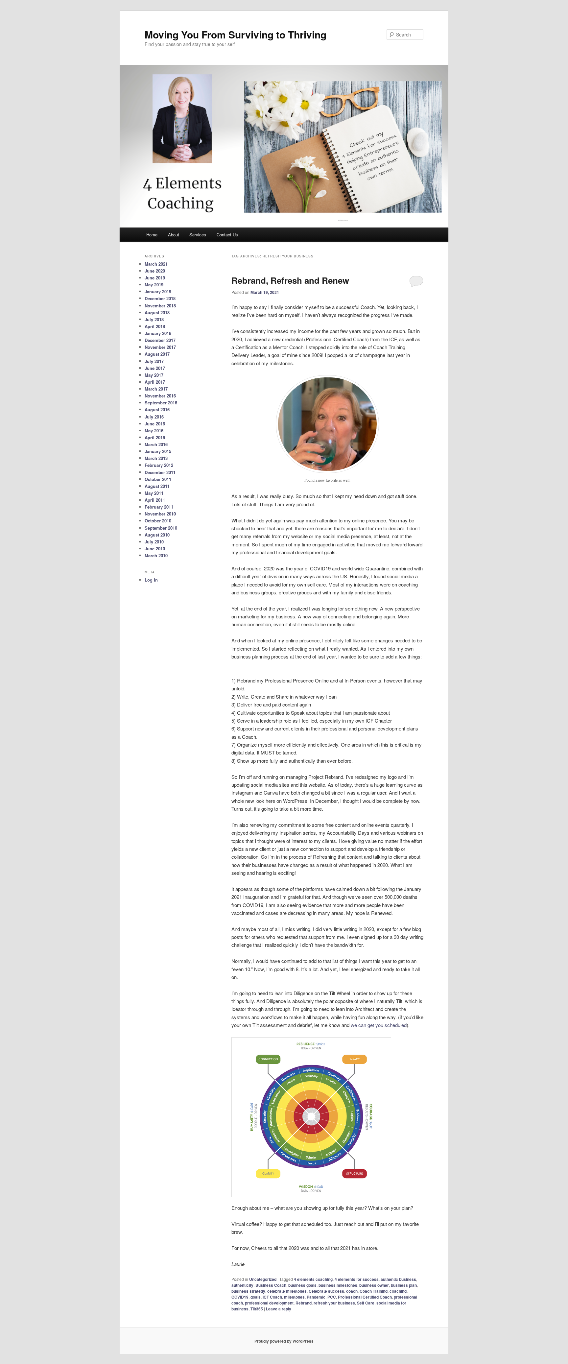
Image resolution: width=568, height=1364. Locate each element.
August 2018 (157, 312)
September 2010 (161, 528)
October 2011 (158, 479)
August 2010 (157, 535)
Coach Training (374, 1291)
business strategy (248, 1291)
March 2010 (156, 555)
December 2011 (160, 472)
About (173, 234)
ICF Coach (272, 1297)
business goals (302, 1285)
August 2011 (157, 486)
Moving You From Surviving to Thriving (235, 34)
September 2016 (161, 402)
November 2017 (160, 347)
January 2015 (158, 451)
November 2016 (160, 396)
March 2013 (156, 458)
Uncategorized (262, 1279)
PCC (331, 1297)
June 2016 (155, 423)
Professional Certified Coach (365, 1297)
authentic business (398, 1279)
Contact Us (227, 234)
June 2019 (155, 278)
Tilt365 (256, 1309)
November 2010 (160, 514)
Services (197, 234)
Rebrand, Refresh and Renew (290, 280)
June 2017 (155, 368)
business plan (404, 1285)
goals (255, 1297)
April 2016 (155, 437)
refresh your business (334, 1303)
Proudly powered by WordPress (284, 1341)
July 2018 (154, 319)
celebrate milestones (287, 1291)
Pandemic (316, 1297)
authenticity (242, 1285)
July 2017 (154, 361)
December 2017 (160, 340)
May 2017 (154, 375)
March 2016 (156, 444)
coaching (398, 1291)
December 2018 (160, 298)
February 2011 (159, 507)
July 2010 (154, 541)
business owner (374, 1285)
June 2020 (155, 271)
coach (352, 1291)
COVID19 (239, 1297)
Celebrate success (326, 1291)
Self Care (365, 1303)
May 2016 (154, 430)
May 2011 (154, 493)
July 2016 (154, 417)
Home (151, 234)
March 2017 (156, 389)
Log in (151, 580)
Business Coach (270, 1285)
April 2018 (155, 326)
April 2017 (155, 382)
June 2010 (155, 548)
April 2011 (155, 500)
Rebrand (304, 1303)
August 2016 (157, 409)
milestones (294, 1297)
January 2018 (158, 333)
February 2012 (159, 465)
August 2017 (157, 354)
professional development (269, 1303)
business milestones (338, 1285)
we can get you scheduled (379, 1024)
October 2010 (158, 520)
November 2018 (160, 305)
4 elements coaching (313, 1279)
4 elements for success (357, 1279)
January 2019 (158, 291)
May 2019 (154, 284)
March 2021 (156, 264)
